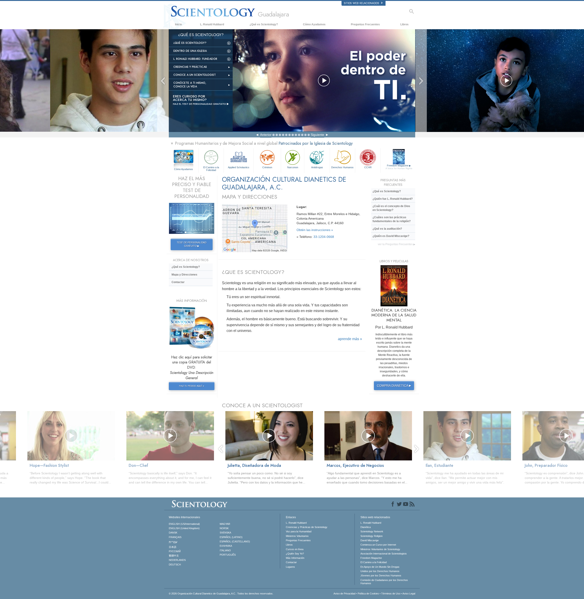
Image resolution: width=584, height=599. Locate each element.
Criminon (267, 167)
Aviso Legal (408, 593)
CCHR (368, 167)
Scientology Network (371, 531)
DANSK (173, 532)
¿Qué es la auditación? (387, 228)
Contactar (178, 282)
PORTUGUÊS (228, 554)
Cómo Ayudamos (314, 24)
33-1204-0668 (323, 237)
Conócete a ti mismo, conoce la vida (189, 85)
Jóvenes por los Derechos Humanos (380, 575)
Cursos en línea (294, 549)
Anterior (265, 135)
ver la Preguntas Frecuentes (396, 244)
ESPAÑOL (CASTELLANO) (235, 541)
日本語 (172, 547)
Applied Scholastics (238, 167)
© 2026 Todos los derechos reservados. (221, 593)
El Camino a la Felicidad (211, 168)
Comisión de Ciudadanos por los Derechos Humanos (384, 582)
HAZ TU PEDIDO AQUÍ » (191, 386)
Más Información (295, 558)
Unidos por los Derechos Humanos (379, 571)
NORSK (224, 528)
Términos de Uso (390, 593)
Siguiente (317, 135)
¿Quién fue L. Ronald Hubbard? (393, 198)
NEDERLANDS (177, 560)
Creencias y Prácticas (190, 67)
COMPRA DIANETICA (394, 385)
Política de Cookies (368, 593)
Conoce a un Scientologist (194, 75)
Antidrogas (317, 167)
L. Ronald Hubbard (212, 24)
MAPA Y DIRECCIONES (249, 197)
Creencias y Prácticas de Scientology (306, 527)
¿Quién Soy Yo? (295, 553)
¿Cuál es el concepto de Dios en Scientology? (391, 208)
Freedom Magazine (399, 167)
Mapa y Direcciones (184, 274)
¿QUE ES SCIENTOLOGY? (253, 272)
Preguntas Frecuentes (365, 24)
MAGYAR (225, 524)
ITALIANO (225, 550)
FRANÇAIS (175, 537)
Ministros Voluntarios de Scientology (380, 549)
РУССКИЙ (175, 551)
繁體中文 (174, 555)
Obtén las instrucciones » (315, 230)
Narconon (292, 167)
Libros (404, 24)
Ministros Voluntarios (297, 536)
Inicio (178, 24)
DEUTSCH (175, 564)
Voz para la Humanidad (298, 531)
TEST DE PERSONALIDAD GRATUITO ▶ (191, 244)
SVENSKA (225, 532)
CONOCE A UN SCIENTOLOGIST (262, 405)
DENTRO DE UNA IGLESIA (190, 51)
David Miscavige (369, 540)
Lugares (290, 566)
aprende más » (350, 339)
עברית (173, 542)
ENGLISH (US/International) (184, 524)
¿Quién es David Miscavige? (391, 236)
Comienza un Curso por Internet (378, 544)
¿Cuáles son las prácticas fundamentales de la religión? (392, 219)
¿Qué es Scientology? (264, 24)
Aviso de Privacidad (344, 593)
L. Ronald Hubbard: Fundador (195, 59)
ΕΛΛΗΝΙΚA (226, 545)
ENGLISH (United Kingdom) (184, 528)
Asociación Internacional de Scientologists (383, 553)
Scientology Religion (371, 536)
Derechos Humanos (342, 167)
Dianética (365, 527)
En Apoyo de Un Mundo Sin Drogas (379, 566)
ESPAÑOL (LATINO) (231, 537)
